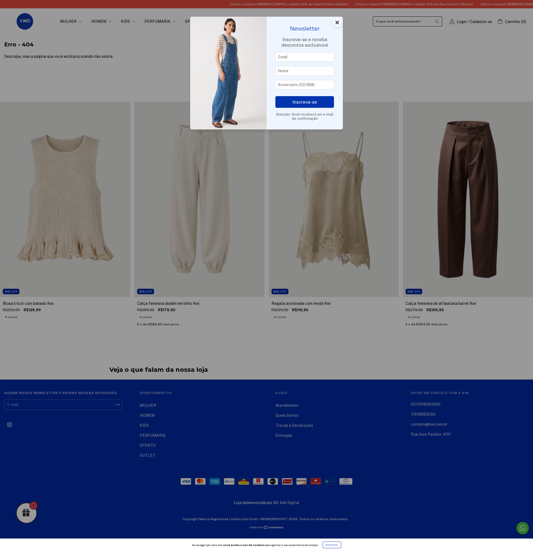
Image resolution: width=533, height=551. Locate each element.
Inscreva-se (304, 102)
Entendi (332, 544)
